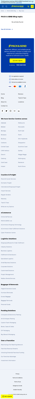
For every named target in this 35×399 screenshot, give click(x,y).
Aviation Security (17, 389)
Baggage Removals (6, 300)
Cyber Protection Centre (8, 232)
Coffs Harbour (5, 150)
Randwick (21, 162)
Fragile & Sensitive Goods (8, 288)
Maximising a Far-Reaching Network (12, 344)
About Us (3, 102)
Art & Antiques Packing (8, 318)
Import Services (5, 191)
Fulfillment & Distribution (8, 254)
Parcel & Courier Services (8, 179)
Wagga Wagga (22, 154)
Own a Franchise (7, 340)
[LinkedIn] (18, 110)
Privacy (17, 373)
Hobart (3, 166)
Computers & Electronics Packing (11, 314)
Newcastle (21, 127)
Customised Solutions (7, 270)
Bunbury (3, 138)
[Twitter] (6, 110)
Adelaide (3, 123)
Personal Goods (5, 304)
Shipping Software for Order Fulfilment (12, 243)
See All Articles (6, 29)
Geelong (3, 158)
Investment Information (8, 360)
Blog (2, 98)
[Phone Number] (28, 6)
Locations (21, 102)
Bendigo (3, 131)
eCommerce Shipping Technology (11, 224)
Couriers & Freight (8, 175)
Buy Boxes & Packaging (8, 334)
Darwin (3, 154)
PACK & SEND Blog (11, 10)
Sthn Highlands (22, 138)
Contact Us (4, 106)
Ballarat (3, 127)
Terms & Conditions (17, 377)
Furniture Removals (7, 292)
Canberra (3, 142)
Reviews (20, 94)
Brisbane (3, 135)
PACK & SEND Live (6, 221)
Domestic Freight (6, 183)
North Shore (21, 166)
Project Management (7, 274)
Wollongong (21, 158)
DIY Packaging (5, 330)
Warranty (3, 198)
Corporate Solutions (7, 266)
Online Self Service (6, 217)
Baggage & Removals (9, 284)
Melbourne (21, 123)
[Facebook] (2, 110)
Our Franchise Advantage (8, 356)
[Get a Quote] (32, 6)
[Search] (6, 6)
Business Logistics (6, 251)
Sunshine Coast (22, 146)
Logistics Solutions (8, 239)
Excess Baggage (6, 296)
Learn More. (19, 2)
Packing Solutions (8, 311)
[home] (18, 6)
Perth (20, 135)
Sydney (20, 150)
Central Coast (5, 146)
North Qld (21, 131)
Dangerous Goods (17, 385)
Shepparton (21, 142)
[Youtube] (14, 110)
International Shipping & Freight (10, 187)
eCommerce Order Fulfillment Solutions (13, 228)
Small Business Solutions (8, 262)
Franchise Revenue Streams (9, 348)
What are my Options (7, 206)
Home (2, 10)
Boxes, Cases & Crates (7, 326)
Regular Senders (6, 195)
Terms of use (17, 381)
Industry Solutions (6, 247)
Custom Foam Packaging (8, 322)
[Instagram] (10, 110)
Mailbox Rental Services (8, 278)
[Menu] (2, 6)
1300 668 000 (21, 65)
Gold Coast (4, 162)
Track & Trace (22, 98)
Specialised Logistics (7, 258)
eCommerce (6, 213)
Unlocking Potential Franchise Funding (12, 352)
